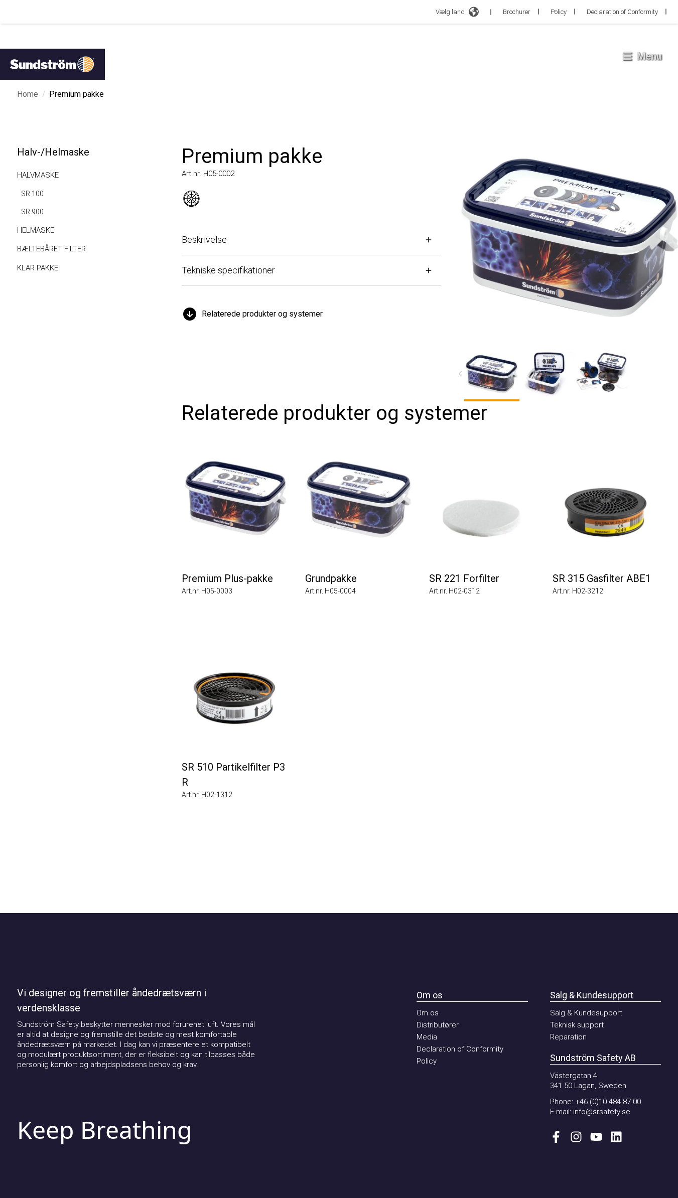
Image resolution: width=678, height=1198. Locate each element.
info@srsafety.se (601, 1111)
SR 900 (32, 212)
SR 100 (32, 194)
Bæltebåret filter (51, 248)
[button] (311, 314)
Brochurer (516, 12)
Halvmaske (38, 175)
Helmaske (35, 230)
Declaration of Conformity (622, 12)
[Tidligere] (460, 373)
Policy (559, 12)
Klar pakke (37, 267)
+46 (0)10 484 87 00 (608, 1101)
